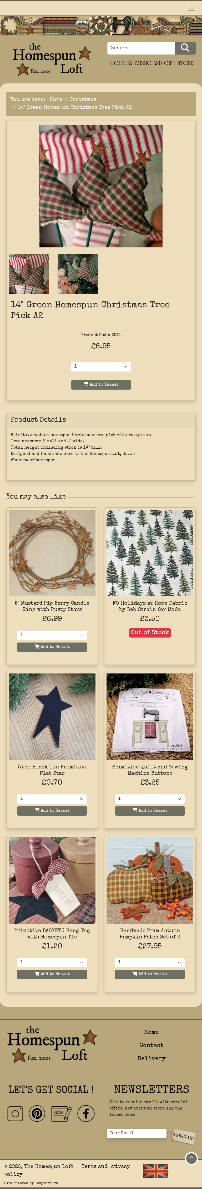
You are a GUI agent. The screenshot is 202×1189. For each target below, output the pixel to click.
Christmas (83, 100)
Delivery (152, 1059)
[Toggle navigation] (191, 8)
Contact (152, 1046)
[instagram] (15, 1114)
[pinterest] (37, 1114)
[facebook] (86, 1114)
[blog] (61, 1114)
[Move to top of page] (191, 1158)
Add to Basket (103, 385)
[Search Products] (185, 48)
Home (56, 100)
